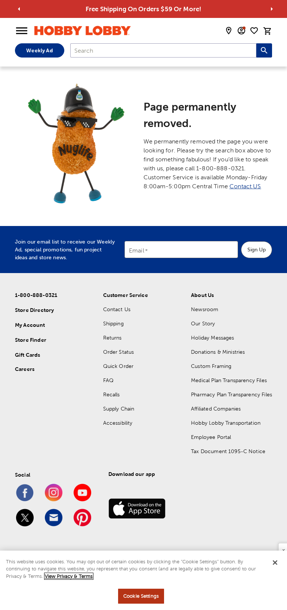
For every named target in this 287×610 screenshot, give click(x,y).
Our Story (203, 323)
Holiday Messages (212, 338)
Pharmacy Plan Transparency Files (231, 394)
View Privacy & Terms (69, 576)
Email (136, 251)
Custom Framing (211, 366)
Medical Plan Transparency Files (229, 380)
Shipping (113, 323)
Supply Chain (119, 409)
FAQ (108, 380)
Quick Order (118, 366)
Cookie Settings (141, 596)
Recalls (111, 394)
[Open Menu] (21, 31)
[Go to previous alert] (19, 8)
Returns (112, 338)
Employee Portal (211, 437)
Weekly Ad (39, 50)
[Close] (275, 562)
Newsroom (204, 309)
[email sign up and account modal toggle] (241, 30)
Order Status (118, 352)
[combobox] (163, 50)
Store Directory (34, 310)
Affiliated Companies (216, 409)
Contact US (245, 186)
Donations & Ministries (218, 352)
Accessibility (118, 423)
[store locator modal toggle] (228, 30)
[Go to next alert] (271, 8)
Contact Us (117, 309)
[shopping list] (254, 30)
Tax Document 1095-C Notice (228, 451)
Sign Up (256, 250)
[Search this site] (264, 50)
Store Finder (30, 340)
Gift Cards (27, 355)
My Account (30, 325)
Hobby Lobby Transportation (225, 423)
